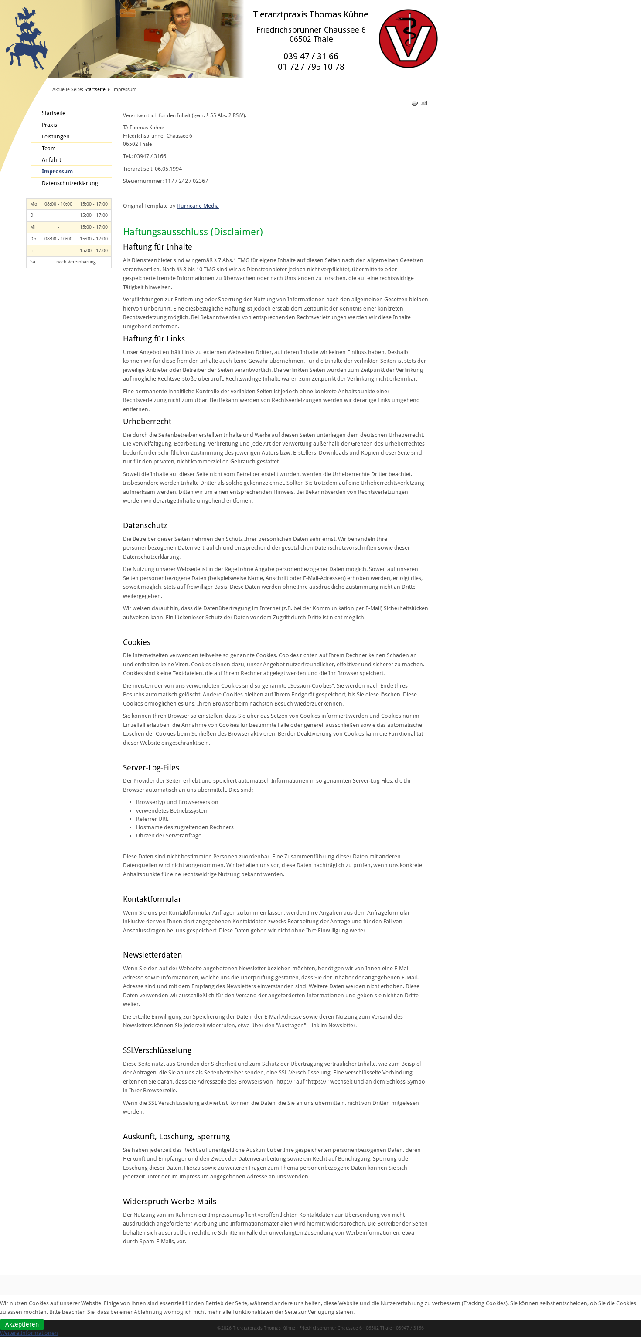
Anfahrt (51, 159)
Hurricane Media (198, 206)
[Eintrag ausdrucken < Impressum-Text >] (415, 104)
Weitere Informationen (29, 1333)
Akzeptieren (22, 1324)
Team (49, 148)
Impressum (57, 171)
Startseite (95, 89)
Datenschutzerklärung (70, 183)
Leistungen (56, 136)
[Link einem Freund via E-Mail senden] (423, 104)
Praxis (49, 125)
